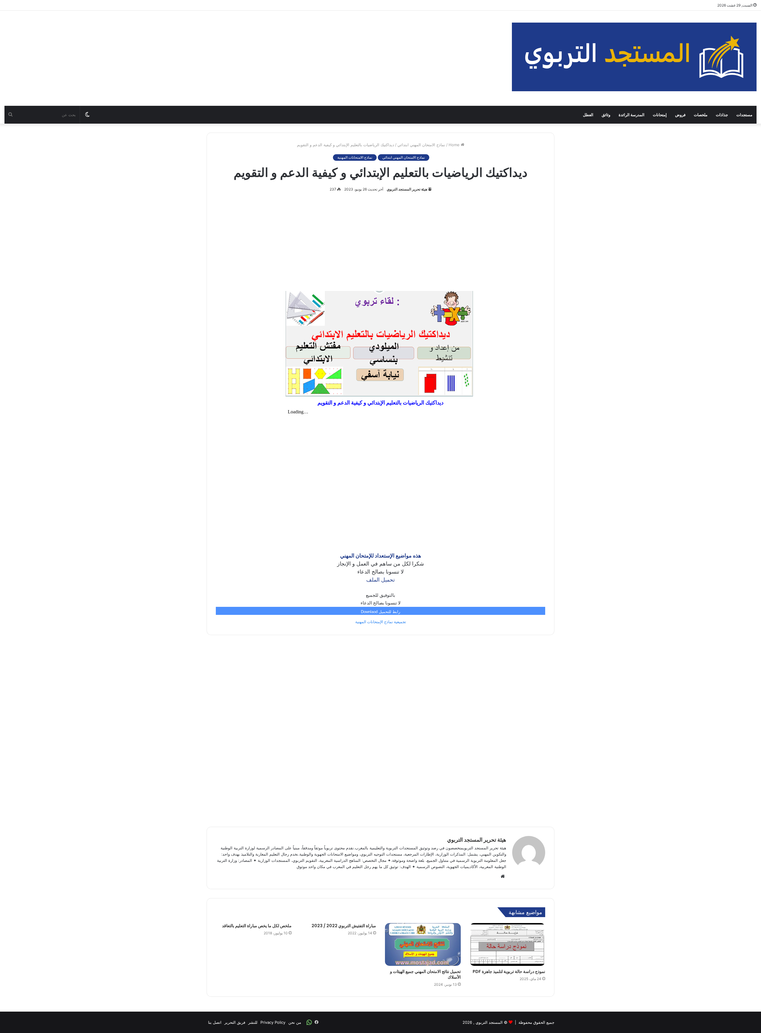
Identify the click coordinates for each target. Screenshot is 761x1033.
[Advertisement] (253, 58)
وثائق (606, 114)
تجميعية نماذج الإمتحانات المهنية (380, 622)
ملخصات (700, 114)
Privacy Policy (272, 1022)
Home (455, 144)
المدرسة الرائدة (631, 114)
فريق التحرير (234, 1022)
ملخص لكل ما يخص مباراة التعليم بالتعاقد (257, 926)
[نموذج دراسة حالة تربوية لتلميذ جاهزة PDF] (507, 944)
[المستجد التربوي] (634, 57)
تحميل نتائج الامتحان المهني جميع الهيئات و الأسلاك (425, 974)
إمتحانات (660, 114)
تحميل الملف (380, 580)
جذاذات (722, 114)
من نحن (294, 1022)
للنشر (252, 1022)
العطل (588, 114)
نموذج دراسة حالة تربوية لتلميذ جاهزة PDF (509, 971)
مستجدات (744, 114)
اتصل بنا (214, 1022)
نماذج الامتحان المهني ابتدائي (421, 144)
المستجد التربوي (489, 1022)
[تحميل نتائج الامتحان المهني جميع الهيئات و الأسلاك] (423, 944)
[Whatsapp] (309, 1022)
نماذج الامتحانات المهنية (354, 157)
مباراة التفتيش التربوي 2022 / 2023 (344, 926)
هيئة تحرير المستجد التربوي (407, 189)
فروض (680, 114)
